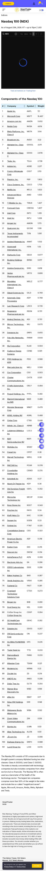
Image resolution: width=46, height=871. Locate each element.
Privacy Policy (8, 867)
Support (8, 3)
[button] (4, 106)
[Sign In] (34, 3)
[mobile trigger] (4, 10)
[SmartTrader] (23, 10)
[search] (42, 3)
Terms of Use (21, 867)
